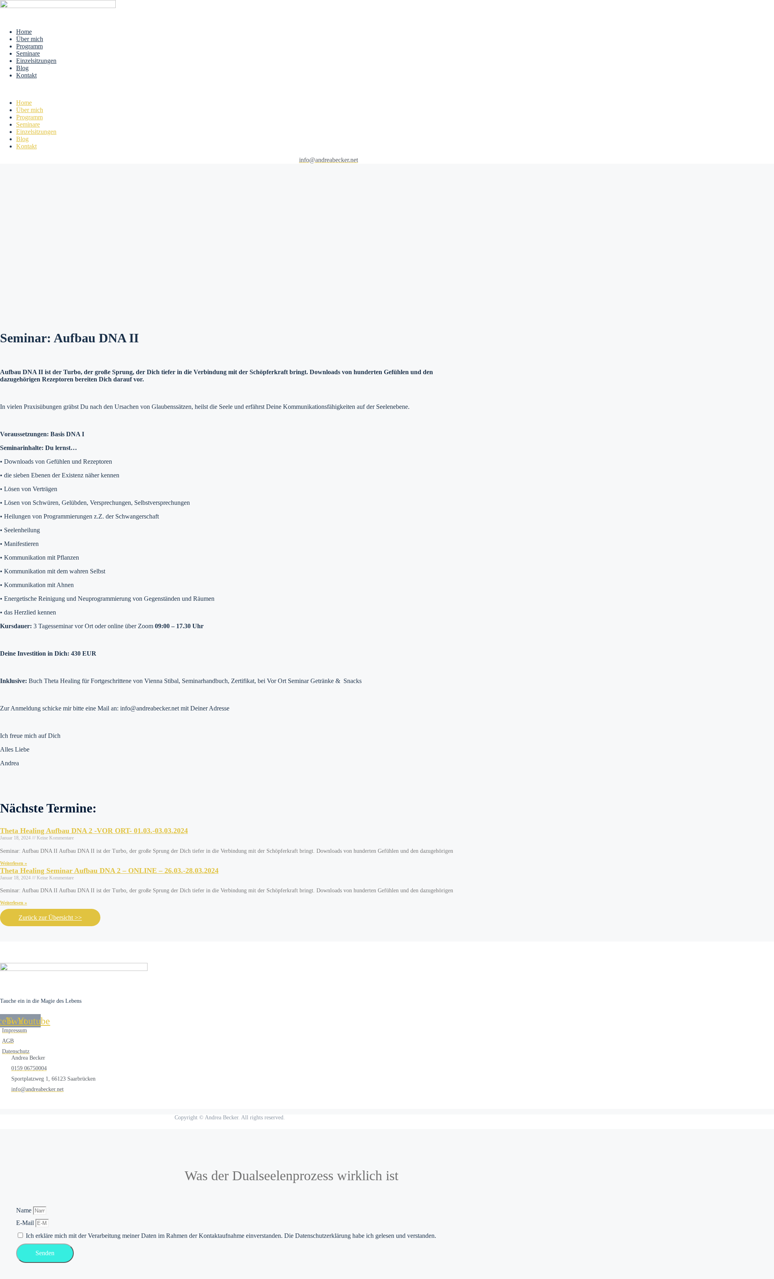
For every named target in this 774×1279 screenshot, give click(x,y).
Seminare (28, 53)
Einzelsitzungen (36, 60)
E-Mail (25, 1222)
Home (24, 31)
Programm (29, 46)
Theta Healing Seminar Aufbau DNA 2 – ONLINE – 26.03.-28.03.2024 (109, 871)
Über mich (29, 38)
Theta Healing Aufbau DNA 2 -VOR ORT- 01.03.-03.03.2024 (94, 831)
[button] (179, 89)
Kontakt (26, 75)
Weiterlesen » (13, 863)
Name (24, 1210)
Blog (22, 68)
